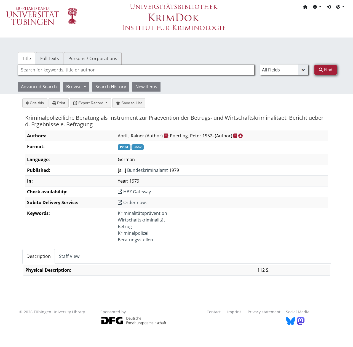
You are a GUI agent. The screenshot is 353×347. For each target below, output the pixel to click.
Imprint (234, 311)
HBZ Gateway (136, 192)
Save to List (131, 103)
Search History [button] (110, 87)
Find (327, 69)
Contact (214, 311)
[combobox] (136, 70)
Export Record (91, 103)
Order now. (134, 202)
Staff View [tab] (69, 256)
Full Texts (49, 58)
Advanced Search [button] (39, 87)
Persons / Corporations (92, 58)
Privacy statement (264, 311)
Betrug (125, 226)
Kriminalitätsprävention (142, 213)
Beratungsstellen (135, 240)
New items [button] (146, 87)
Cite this (36, 103)
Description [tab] (38, 256)
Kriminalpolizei (133, 233)
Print (60, 103)
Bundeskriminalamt (147, 170)
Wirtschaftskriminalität (141, 220)
